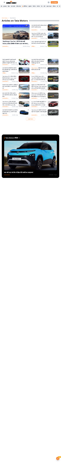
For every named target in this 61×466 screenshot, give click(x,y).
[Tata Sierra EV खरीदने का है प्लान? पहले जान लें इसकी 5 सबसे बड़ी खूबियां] (53, 112)
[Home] (11, 2)
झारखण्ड (5, 6)
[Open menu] (4, 2)
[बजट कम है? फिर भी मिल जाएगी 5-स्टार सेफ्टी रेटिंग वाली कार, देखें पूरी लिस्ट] (24, 96)
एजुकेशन (30, 6)
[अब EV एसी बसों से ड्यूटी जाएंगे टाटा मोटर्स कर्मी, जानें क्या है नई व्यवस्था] (53, 44)
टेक (41, 6)
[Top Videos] (19, 138)
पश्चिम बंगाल (18, 6)
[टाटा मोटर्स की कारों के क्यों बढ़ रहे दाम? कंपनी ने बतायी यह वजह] (53, 27)
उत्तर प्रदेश (13, 6)
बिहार (9, 6)
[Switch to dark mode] (48, 2)
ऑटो (44, 6)
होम (1, 6)
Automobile (5, 46)
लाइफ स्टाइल (48, 6)
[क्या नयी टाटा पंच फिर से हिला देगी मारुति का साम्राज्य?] (30, 155)
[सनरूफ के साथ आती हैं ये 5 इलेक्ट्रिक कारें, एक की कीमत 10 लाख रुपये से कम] (24, 87)
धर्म (57, 6)
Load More (30, 119)
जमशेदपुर (33, 46)
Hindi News (5, 18)
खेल (60, 6)
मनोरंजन (38, 6)
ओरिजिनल (25, 6)
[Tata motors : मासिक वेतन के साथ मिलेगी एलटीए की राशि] (53, 70)
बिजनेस (34, 6)
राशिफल (54, 6)
